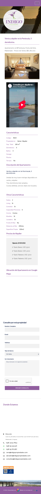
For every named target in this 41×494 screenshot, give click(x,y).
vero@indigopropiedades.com (17, 452)
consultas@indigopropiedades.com (18, 459)
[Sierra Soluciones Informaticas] (35, 490)
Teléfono (7, 342)
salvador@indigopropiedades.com (18, 456)
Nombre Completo (10, 326)
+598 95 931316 (11, 446)
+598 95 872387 (11, 449)
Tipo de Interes (9, 351)
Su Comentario (9, 359)
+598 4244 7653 (11, 443)
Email (6, 334)
